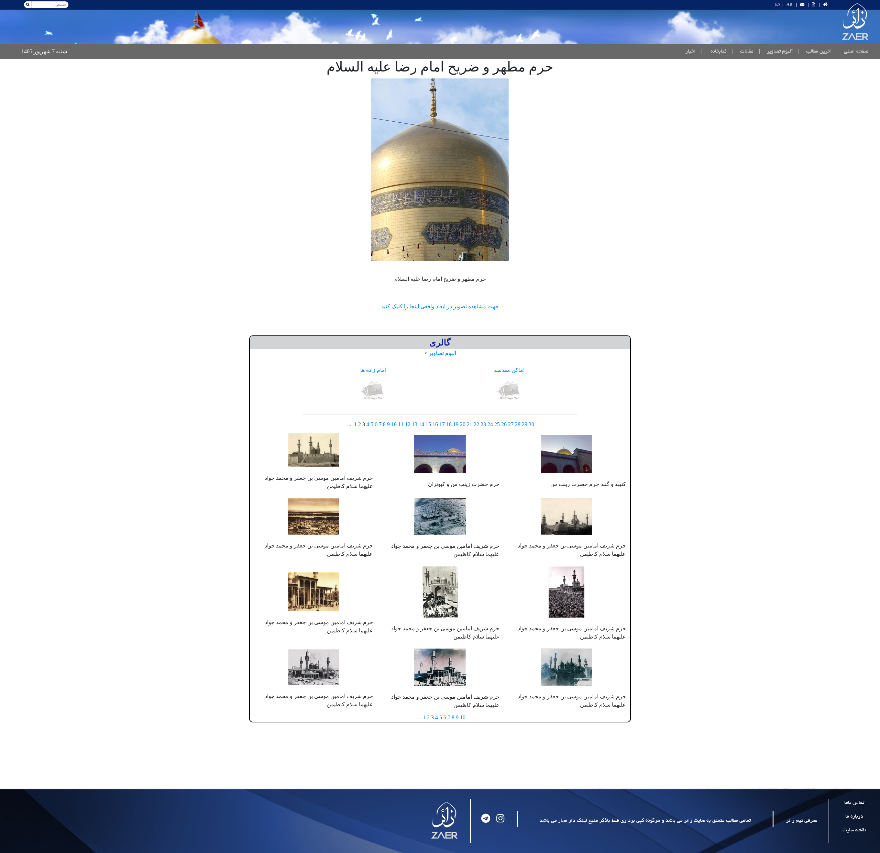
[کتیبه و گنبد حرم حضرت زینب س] (566, 453)
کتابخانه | (714, 51)
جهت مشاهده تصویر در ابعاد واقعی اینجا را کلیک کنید (440, 306)
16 (435, 424)
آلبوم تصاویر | (776, 51)
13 (414, 424)
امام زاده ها (373, 370)
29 (524, 424)
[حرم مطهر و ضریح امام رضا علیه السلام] (440, 169)
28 (517, 424)
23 (483, 424)
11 (401, 424)
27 (511, 424)
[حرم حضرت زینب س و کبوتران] (440, 453)
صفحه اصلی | (851, 51)
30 (531, 424)
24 (490, 424)
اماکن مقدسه (509, 370)
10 (394, 424)
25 (497, 424)
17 (442, 424)
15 (428, 424)
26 (504, 424)
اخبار (690, 51)
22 (476, 424)
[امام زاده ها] (373, 391)
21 (469, 424)
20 (462, 424)
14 (421, 424)
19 (456, 424)
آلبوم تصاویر (442, 353)
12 (407, 424)
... (349, 424)
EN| (778, 4)
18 (449, 424)
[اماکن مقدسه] (509, 391)
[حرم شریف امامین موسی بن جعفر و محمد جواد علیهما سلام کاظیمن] (313, 449)
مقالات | (743, 51)
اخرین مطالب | (815, 51)
